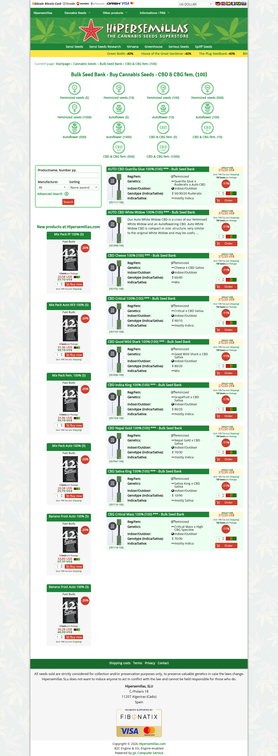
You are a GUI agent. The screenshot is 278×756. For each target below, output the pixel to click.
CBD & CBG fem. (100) (141, 64)
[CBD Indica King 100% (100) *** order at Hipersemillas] (116, 402)
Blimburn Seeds (235, 53)
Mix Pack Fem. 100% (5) (69, 375)
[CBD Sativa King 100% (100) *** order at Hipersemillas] (116, 489)
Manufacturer (48, 182)
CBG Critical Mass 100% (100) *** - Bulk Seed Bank (146, 514)
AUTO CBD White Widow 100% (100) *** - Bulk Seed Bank (151, 212)
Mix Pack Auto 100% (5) (68, 446)
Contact (163, 663)
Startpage (63, 64)
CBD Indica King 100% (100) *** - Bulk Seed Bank (145, 385)
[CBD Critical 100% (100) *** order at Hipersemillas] (116, 316)
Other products (113, 13)
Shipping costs (120, 663)
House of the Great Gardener (143, 53)
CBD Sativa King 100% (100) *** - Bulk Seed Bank (145, 471)
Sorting (74, 182)
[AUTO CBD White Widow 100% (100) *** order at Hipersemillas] (116, 230)
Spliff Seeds (203, 47)
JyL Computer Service (148, 753)
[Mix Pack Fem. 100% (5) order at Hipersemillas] (70, 398)
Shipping (77, 288)
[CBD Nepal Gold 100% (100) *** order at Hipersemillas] (116, 446)
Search (68, 202)
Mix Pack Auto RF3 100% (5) (68, 305)
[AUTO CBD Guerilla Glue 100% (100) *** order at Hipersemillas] (116, 187)
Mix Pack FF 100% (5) (69, 234)
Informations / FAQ (152, 13)
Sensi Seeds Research (105, 47)
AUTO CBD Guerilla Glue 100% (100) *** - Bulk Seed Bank (151, 169)
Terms (137, 663)
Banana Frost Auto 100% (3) (69, 587)
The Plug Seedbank (194, 53)
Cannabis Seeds (75, 13)
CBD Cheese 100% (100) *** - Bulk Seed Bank (142, 255)
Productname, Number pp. (57, 170)
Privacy (150, 663)
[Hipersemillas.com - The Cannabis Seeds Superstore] (139, 30)
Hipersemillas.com (152, 744)
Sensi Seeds (74, 47)
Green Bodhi (97, 53)
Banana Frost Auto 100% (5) (69, 516)
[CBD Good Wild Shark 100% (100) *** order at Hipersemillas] (116, 359)
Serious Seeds (179, 47)
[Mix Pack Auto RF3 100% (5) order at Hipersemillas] (70, 328)
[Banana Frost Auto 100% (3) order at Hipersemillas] (70, 610)
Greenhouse (153, 47)
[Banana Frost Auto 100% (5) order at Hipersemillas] (70, 539)
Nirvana (133, 47)
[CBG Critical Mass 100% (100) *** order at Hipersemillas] (116, 532)
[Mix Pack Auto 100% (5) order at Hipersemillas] (70, 469)
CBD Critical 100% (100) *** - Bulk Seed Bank (141, 298)
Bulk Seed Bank (111, 64)
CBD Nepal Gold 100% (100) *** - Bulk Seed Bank (145, 428)
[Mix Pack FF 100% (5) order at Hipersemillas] (70, 257)
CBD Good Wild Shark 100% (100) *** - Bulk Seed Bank (149, 341)
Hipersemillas (43, 13)
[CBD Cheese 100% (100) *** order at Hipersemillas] (116, 273)
